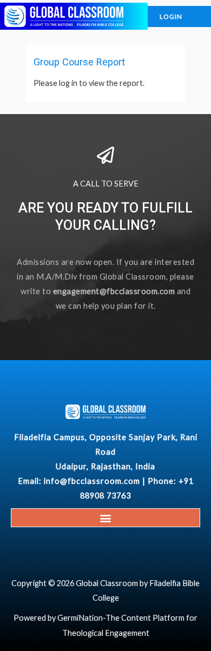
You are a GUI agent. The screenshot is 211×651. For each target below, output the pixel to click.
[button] (106, 518)
